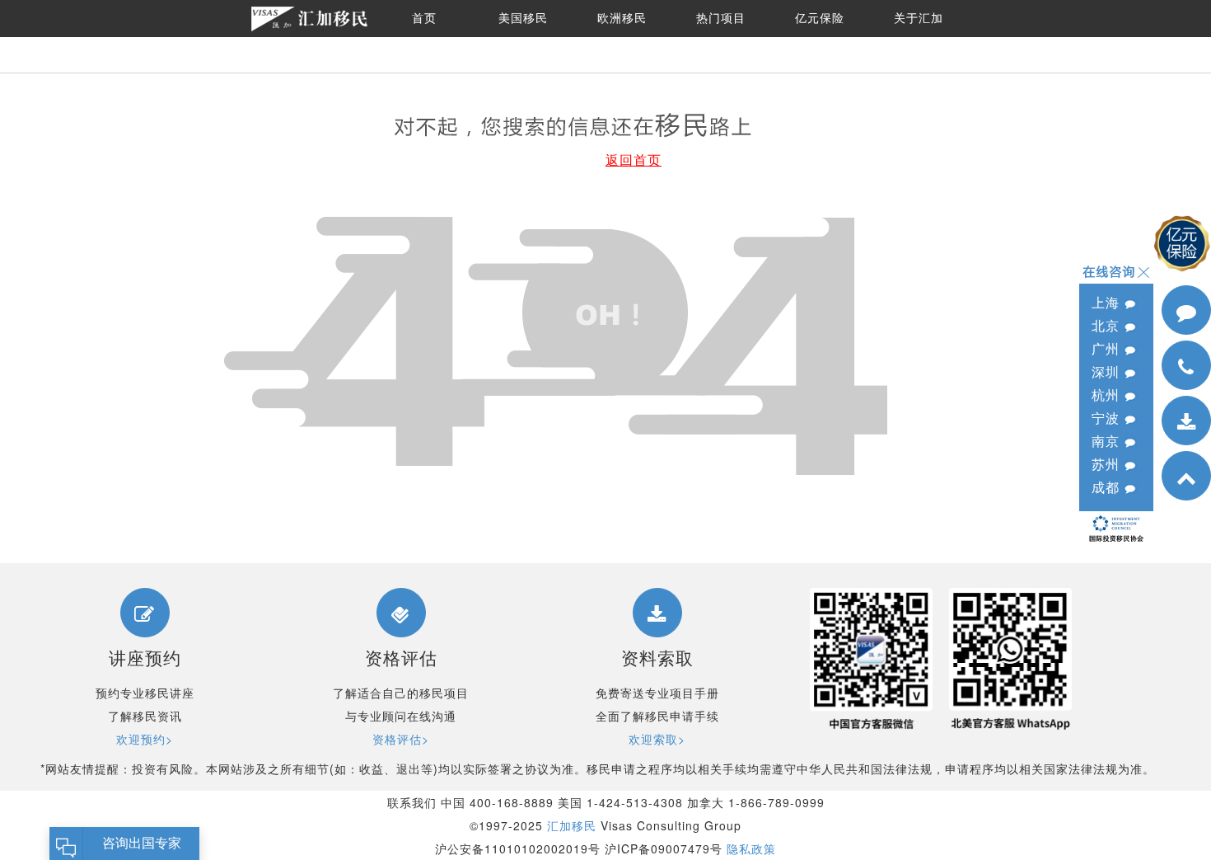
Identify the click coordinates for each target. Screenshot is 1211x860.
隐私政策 (751, 848)
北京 (1108, 325)
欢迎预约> (144, 739)
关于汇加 (918, 18)
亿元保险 (819, 18)
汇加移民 (571, 825)
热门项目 (721, 18)
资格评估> (400, 739)
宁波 (1108, 417)
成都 (1108, 486)
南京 (1108, 440)
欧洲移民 (622, 18)
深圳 (1108, 371)
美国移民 (523, 18)
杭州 (1108, 394)
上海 (1108, 302)
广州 (1108, 348)
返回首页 (634, 159)
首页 (424, 18)
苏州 (1108, 463)
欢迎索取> (657, 739)
